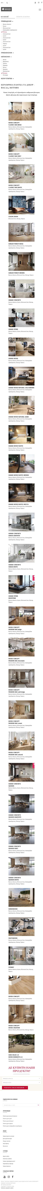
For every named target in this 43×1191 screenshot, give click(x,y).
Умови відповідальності (9, 1161)
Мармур (5, 65)
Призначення (6, 53)
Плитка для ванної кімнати (10, 1116)
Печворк (5, 75)
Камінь (5, 63)
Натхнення (5, 57)
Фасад (5, 32)
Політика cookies (7, 1158)
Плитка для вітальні (8, 1121)
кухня (4, 35)
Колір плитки (6, 78)
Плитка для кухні (7, 1118)
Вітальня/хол (6, 28)
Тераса (5, 43)
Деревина (6, 61)
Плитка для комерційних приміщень (12, 1126)
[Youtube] (35, 3)
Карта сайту (6, 1156)
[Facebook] (42, 3)
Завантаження (7, 1166)
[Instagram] (39, 3)
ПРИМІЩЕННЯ (6, 21)
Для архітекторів (7, 1138)
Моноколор (6, 71)
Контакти (5, 1146)
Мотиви (5, 73)
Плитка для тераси (8, 1123)
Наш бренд (6, 1143)
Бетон (4, 59)
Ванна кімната (7, 24)
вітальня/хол (6, 34)
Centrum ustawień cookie (7, 1188)
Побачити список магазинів (14, 1087)
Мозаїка (5, 69)
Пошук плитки (23, 16)
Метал (4, 67)
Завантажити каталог (8, 1136)
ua (2, 2)
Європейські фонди (8, 1163)
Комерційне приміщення (10, 30)
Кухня (4, 26)
